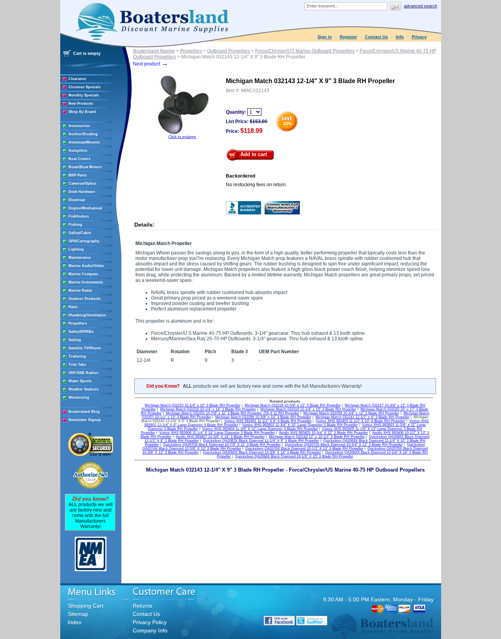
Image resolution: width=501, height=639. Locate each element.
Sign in (324, 36)
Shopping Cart (85, 606)
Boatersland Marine (154, 51)
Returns (142, 606)
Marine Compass (83, 274)
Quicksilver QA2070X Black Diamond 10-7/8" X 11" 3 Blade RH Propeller (222, 445)
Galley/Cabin (79, 233)
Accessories (79, 126)
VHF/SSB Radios (83, 373)
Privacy (419, 36)
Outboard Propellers (228, 51)
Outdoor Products (84, 299)
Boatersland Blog (84, 412)
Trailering (77, 356)
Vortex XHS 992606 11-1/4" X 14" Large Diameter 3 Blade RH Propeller (217, 433)
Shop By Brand (82, 112)
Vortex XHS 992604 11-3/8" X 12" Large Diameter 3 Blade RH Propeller (260, 429)
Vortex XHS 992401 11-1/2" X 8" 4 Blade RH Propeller (268, 421)
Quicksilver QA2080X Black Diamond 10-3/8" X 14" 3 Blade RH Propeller (262, 452)
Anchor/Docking (83, 134)
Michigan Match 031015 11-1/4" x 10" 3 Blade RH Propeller (192, 405)
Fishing (75, 225)
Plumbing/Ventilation (87, 315)
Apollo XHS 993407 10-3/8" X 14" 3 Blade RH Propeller (220, 437)
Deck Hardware (81, 192)
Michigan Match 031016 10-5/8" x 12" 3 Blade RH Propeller (293, 405)
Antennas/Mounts (84, 142)
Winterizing (78, 397)
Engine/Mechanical (85, 208)
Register (348, 36)
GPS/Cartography (83, 241)
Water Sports (80, 381)
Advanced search (420, 6)
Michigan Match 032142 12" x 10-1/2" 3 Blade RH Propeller (317, 437)
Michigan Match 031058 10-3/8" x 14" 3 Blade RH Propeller (263, 417)
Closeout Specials (84, 87)
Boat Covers (79, 159)
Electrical (76, 200)
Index (74, 622)
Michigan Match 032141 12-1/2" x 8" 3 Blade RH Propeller (362, 417)
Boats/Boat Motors (85, 167)
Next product (150, 64)
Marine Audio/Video (86, 266)
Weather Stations (83, 389)
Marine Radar (80, 290)
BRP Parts (77, 175)
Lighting (76, 249)
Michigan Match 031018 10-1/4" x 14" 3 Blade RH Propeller (208, 409)
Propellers (77, 323)
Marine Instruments (85, 282)
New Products (80, 103)
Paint (72, 307)
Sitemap (78, 614)
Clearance (77, 79)
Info (400, 36)
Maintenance (79, 258)
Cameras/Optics (82, 183)
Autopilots (77, 150)
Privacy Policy (150, 622)
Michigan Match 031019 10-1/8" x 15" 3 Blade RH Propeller (308, 409)
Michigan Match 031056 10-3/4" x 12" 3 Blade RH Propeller (351, 413)
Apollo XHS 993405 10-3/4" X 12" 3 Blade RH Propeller (323, 433)
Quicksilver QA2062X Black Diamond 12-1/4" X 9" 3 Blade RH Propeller (261, 441)
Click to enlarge (182, 136)
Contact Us (376, 36)
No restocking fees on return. (256, 184)
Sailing (74, 340)
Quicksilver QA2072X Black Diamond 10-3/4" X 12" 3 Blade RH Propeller (344, 445)
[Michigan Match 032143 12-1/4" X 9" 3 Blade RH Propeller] (182, 133)
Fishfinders (78, 216)
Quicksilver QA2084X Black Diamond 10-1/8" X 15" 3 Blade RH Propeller (294, 456)
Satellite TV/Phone (84, 348)
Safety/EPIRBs (81, 332)
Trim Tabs (77, 365)
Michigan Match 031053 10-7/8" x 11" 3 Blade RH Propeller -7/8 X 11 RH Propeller (232, 413)
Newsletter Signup (84, 420)
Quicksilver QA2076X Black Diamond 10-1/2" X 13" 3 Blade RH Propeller (304, 448)
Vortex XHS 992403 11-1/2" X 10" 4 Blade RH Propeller (360, 421)
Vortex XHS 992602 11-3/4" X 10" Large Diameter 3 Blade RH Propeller (300, 425)
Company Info (150, 630)
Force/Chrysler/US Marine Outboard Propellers (305, 51)
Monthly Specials (83, 95)
